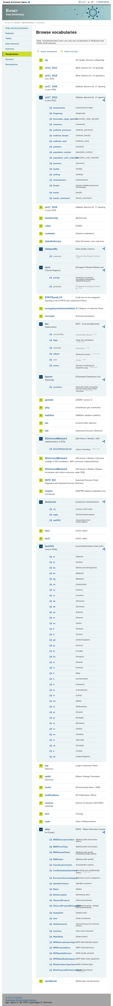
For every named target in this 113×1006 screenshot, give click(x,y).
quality (56, 169)
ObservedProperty (61, 900)
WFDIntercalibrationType (64, 942)
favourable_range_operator (64, 119)
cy (54, 590)
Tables (8, 38)
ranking (56, 174)
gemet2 (49, 400)
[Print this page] (89, 2)
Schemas (9, 49)
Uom (55, 918)
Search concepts (71, 51)
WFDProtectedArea (61, 948)
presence (57, 163)
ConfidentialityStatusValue (64, 870)
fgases (49, 376)
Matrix (56, 889)
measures (57, 124)
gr (54, 645)
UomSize (57, 931)
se (54, 734)
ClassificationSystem (62, 865)
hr (54, 651)
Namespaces (11, 64)
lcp (46, 765)
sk (54, 746)
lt (53, 684)
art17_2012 (51, 97)
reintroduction (59, 180)
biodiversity (51, 218)
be (54, 573)
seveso (49, 803)
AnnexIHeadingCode (62, 449)
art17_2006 (51, 86)
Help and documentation (16, 28)
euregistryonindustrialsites (60, 308)
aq (46, 60)
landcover (50, 502)
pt (54, 718)
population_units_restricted (64, 158)
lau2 (47, 538)
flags (55, 340)
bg (54, 579)
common (50, 233)
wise (47, 829)
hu (54, 657)
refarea (56, 354)
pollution (57, 147)
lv (54, 695)
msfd (48, 776)
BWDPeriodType (60, 847)
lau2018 (49, 546)
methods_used (60, 141)
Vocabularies (11, 54)
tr (53, 751)
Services (9, 59)
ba (54, 568)
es (54, 623)
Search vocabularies (49, 51)
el (54, 618)
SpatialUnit (58, 913)
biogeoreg (57, 113)
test (47, 814)
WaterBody (58, 937)
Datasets (9, 33)
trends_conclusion (61, 198)
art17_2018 (51, 207)
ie (54, 662)
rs (54, 729)
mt (54, 701)
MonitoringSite (60, 895)
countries (57, 387)
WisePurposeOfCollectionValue (64, 970)
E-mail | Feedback (14, 997)
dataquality (51, 249)
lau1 (47, 530)
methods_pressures (62, 130)
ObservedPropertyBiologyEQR (64, 906)
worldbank (51, 981)
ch (54, 584)
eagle (55, 515)
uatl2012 (57, 520)
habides (49, 415)
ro (54, 723)
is (54, 668)
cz (54, 595)
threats (56, 185)
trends (56, 193)
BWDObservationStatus (63, 840)
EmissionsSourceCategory (64, 878)
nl (54, 707)
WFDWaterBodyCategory (64, 959)
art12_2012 (51, 68)
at (54, 562)
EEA (17, 2)
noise (48, 787)
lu (54, 690)
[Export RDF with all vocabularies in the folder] (104, 100)
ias (46, 423)
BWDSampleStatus (61, 852)
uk (54, 757)
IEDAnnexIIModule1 (56, 438)
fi (53, 629)
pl (54, 712)
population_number (62, 152)
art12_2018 (51, 75)
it (53, 673)
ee (54, 612)
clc (54, 509)
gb (54, 640)
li (53, 679)
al (54, 557)
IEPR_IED (50, 480)
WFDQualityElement (62, 953)
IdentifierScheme (61, 884)
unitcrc (56, 366)
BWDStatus (58, 859)
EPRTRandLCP (53, 297)
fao (47, 324)
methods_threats (60, 135)
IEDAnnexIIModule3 (56, 458)
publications (52, 795)
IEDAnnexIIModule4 (56, 469)
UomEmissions (60, 924)
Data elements (12, 43)
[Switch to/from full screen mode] (93, 2)
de (54, 601)
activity (56, 278)
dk (54, 607)
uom (47, 821)
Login (83, 2)
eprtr (47, 267)
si (54, 740)
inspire (49, 491)
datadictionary (53, 241)
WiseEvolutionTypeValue (64, 964)
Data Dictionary (28, 23)
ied (46, 431)
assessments (59, 108)
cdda (48, 226)
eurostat (49, 316)
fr (53, 634)
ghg (47, 407)
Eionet (17, 23)
